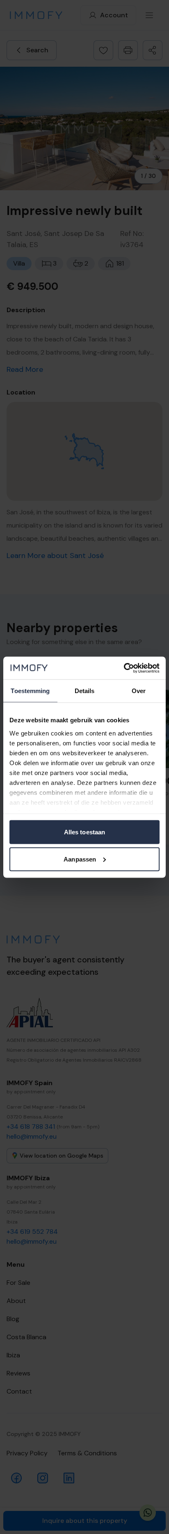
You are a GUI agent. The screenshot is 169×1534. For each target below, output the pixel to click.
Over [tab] (139, 690)
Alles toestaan (84, 832)
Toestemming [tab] (30, 690)
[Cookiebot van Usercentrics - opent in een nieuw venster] (124, 668)
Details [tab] (85, 690)
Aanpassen (80, 858)
